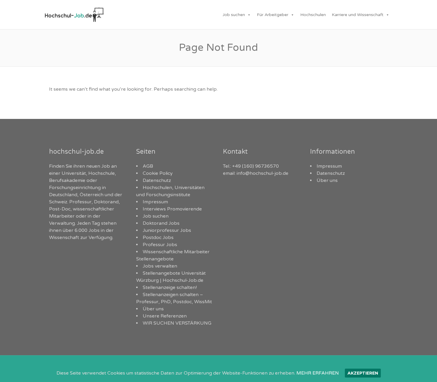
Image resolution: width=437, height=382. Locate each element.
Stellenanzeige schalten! (170, 287)
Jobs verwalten (160, 266)
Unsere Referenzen (165, 316)
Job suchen (234, 14)
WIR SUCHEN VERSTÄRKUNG (177, 323)
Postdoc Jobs (158, 237)
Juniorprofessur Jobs (167, 230)
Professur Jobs (160, 245)
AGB (148, 166)
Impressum (155, 202)
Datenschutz (157, 180)
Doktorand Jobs (161, 223)
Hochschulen (313, 14)
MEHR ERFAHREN (317, 373)
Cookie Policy (158, 173)
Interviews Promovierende (172, 209)
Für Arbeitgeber (272, 14)
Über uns (153, 309)
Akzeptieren (363, 373)
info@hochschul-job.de (262, 173)
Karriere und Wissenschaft (357, 14)
